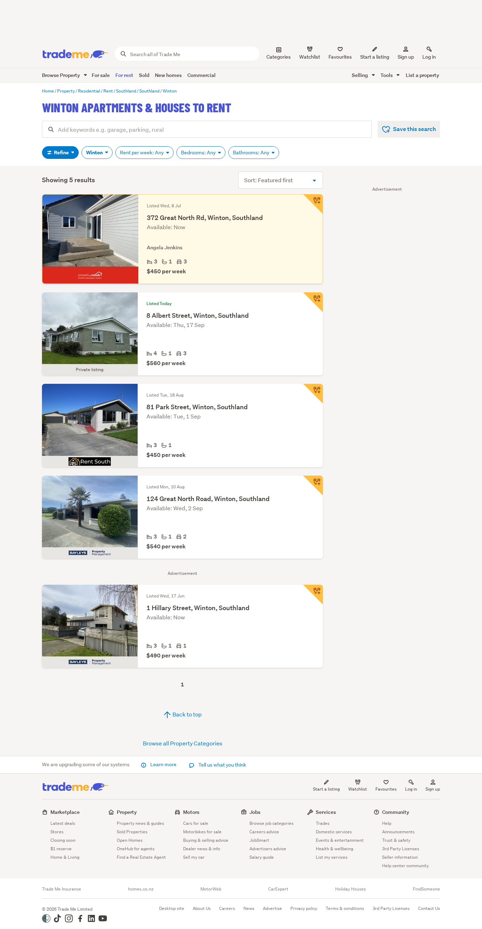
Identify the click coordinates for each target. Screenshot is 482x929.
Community (395, 812)
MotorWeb (210, 889)
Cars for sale (195, 823)
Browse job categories (271, 823)
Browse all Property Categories (182, 743)
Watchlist (357, 789)
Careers (227, 908)
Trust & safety (396, 840)
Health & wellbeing (334, 849)
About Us (202, 908)
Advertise (272, 908)
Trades (323, 823)
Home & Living (64, 857)
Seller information (400, 857)
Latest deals (62, 823)
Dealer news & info (201, 849)
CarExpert (278, 889)
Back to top (186, 714)
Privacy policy (303, 908)
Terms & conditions (345, 908)
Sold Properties (132, 832)
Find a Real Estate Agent (141, 857)
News (248, 908)
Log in (429, 57)
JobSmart (259, 840)
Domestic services (334, 832)
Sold (144, 75)
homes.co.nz (140, 889)
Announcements (398, 832)
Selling (360, 75)
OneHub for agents (136, 849)
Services (326, 812)
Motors (191, 812)
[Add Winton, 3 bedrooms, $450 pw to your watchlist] (313, 204)
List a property (422, 75)
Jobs (254, 812)
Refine (61, 152)
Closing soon (63, 840)
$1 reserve (61, 849)
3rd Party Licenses (400, 849)
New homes (168, 75)
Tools (387, 75)
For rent (124, 75)
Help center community (405, 866)
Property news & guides (140, 823)
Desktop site (171, 908)
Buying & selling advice (205, 840)
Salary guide (261, 857)
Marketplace (65, 812)
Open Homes (130, 840)
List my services (332, 857)
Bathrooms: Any (251, 152)
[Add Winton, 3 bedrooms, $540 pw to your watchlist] (313, 485)
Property (127, 812)
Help (386, 823)
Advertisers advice (267, 849)
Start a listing (326, 789)
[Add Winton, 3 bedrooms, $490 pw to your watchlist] (313, 595)
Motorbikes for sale (202, 832)
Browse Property (61, 75)
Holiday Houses (350, 889)
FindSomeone (426, 889)
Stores (57, 832)
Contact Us (429, 908)
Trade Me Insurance (61, 889)
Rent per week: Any (142, 152)
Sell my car (194, 857)
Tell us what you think (221, 765)
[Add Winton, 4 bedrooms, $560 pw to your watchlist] (313, 302)
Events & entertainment (340, 840)
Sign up (406, 57)
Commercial (201, 75)
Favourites (386, 789)
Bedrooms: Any (199, 152)
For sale (101, 75)
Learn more (163, 764)
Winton (95, 152)
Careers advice (264, 832)
